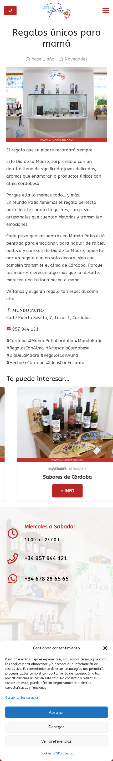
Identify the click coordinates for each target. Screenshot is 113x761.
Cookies (45, 753)
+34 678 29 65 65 (46, 579)
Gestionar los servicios (21, 697)
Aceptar (56, 712)
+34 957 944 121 (45, 558)
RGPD (58, 753)
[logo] (56, 10)
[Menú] (105, 10)
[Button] (10, 10)
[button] (105, 648)
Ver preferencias (56, 741)
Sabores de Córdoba (44, 477)
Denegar (56, 727)
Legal (68, 753)
